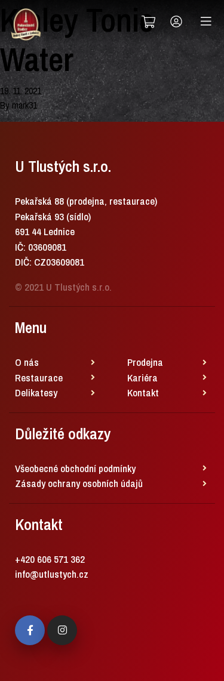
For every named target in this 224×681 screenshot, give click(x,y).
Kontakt (143, 392)
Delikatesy (36, 392)
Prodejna (145, 362)
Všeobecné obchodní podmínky (75, 468)
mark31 (24, 105)
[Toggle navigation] (206, 21)
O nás (27, 362)
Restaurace (39, 377)
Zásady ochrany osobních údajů (79, 483)
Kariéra (142, 377)
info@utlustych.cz (51, 574)
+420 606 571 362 (50, 559)
